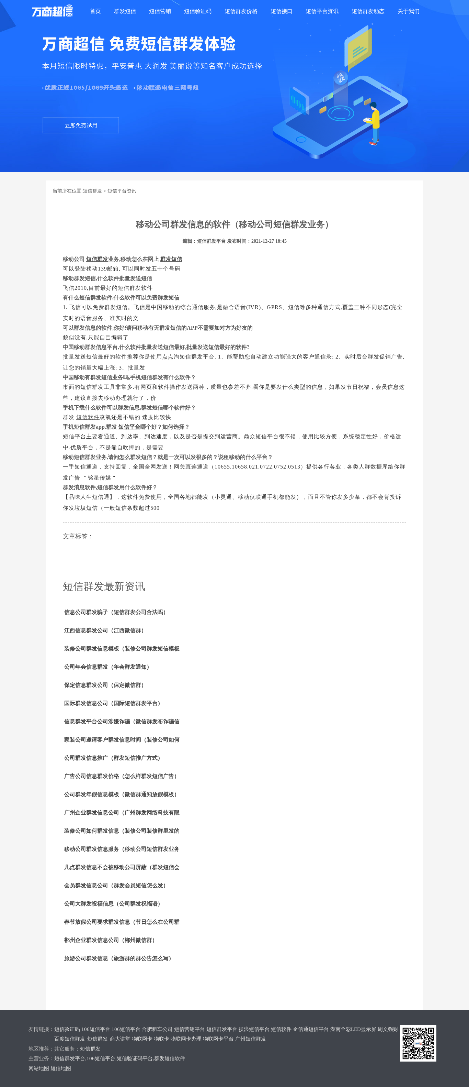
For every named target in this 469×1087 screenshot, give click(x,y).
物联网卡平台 (218, 1039)
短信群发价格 (241, 11)
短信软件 (281, 1029)
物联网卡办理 (186, 1039)
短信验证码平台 (135, 1058)
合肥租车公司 (157, 1029)
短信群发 (92, 191)
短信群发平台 (221, 1029)
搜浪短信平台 (254, 1029)
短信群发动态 (368, 11)
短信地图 (60, 1068)
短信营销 (160, 11)
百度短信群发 (69, 1039)
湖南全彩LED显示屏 (353, 1029)
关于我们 (409, 11)
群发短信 (125, 11)
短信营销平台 (189, 1029)
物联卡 (161, 1039)
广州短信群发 (250, 1039)
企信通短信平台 (311, 1029)
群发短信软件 (169, 1058)
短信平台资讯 (322, 11)
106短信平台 (95, 1029)
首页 (95, 11)
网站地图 (38, 1068)
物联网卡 (142, 1039)
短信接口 (282, 11)
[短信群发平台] (57, 11)
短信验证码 (197, 11)
